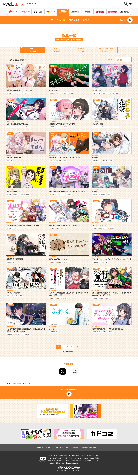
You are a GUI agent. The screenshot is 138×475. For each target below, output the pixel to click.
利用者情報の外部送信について (91, 447)
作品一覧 (60, 20)
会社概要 (40, 447)
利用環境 (75, 447)
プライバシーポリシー (62, 447)
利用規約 (49, 447)
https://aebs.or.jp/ (72, 463)
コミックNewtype (16, 384)
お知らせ (87, 20)
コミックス (74, 20)
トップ (49, 20)
